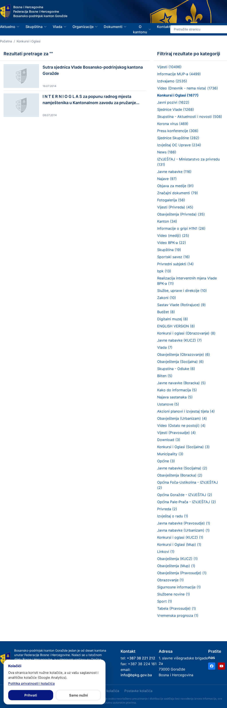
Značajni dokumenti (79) (177, 193)
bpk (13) (164, 271)
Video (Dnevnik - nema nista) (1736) (187, 88)
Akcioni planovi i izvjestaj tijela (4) (186, 411)
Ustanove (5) (168, 404)
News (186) (166, 152)
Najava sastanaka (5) (175, 397)
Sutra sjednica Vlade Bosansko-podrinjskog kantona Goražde (93, 70)
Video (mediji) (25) (173, 235)
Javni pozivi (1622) (173, 102)
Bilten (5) (164, 376)
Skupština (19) (169, 249)
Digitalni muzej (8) (172, 319)
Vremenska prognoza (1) (177, 615)
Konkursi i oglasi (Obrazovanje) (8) (186, 333)
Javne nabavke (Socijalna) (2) (182, 468)
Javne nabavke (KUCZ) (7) (179, 340)
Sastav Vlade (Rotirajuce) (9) (181, 305)
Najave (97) (167, 178)
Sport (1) (164, 601)
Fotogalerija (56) (171, 200)
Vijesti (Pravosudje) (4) (176, 432)
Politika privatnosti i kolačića (31, 683)
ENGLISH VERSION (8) (176, 326)
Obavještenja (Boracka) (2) (179, 475)
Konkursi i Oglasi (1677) (178, 95)
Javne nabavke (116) (174, 171)
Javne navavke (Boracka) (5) (181, 383)
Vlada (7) (164, 347)
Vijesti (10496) (169, 67)
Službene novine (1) (173, 594)
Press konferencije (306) (177, 131)
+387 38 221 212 (141, 658)
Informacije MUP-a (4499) (179, 74)
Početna (6, 41)
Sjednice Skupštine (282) (178, 138)
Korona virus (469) (172, 123)
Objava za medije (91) (175, 186)
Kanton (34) (167, 221)
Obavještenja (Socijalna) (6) (180, 361)
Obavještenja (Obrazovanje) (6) (183, 354)
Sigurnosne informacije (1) (179, 587)
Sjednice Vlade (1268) (175, 109)
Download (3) (168, 439)
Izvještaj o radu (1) (172, 516)
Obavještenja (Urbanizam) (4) (182, 418)
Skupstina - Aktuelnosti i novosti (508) (189, 116)
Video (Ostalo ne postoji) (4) (181, 425)
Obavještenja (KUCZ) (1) (177, 558)
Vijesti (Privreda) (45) (175, 207)
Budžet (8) (166, 312)
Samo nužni (78, 695)
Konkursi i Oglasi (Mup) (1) (179, 544)
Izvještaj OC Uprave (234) (179, 145)
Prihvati (30, 695)
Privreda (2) (167, 509)
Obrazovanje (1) (170, 580)
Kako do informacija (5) (177, 390)
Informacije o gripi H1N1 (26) (181, 228)
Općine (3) (166, 461)
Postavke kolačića (138, 691)
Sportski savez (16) (173, 257)
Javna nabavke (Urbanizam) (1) (183, 530)
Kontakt (163, 26)
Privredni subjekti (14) (175, 264)
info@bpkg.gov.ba (136, 675)
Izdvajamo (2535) (172, 81)
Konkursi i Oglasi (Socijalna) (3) (183, 447)
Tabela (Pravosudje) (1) (176, 608)
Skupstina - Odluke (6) (176, 368)
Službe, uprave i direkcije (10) (182, 290)
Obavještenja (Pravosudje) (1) (182, 573)
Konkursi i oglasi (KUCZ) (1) (180, 537)
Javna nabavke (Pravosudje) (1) (183, 523)
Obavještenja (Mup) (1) (176, 566)
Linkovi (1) (165, 551)
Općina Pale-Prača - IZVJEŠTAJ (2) (186, 502)
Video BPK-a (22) (171, 242)
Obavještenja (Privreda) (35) (181, 214)
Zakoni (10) (166, 297)
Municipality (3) (170, 454)
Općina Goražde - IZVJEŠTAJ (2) (184, 494)
